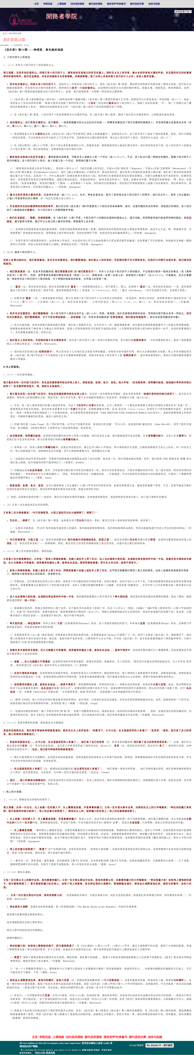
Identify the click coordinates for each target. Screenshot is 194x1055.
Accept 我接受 (136, 1045)
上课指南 (61, 4)
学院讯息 (47, 4)
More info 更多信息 (45, 1053)
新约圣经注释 (137, 4)
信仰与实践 (154, 4)
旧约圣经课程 (77, 4)
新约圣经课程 (95, 4)
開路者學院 (61, 16)
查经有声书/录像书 (116, 4)
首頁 (5, 33)
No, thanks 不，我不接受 (160, 1045)
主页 (36, 4)
